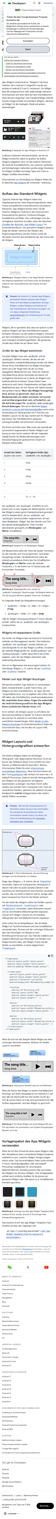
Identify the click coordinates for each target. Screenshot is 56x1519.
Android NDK (7, 1429)
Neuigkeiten (7, 1298)
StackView (45, 881)
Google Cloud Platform (11, 1482)
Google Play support (10, 1448)
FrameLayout (9, 908)
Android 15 (6, 1385)
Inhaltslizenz (27, 1249)
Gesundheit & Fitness (10, 1325)
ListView (46, 668)
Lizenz (18, 1495)
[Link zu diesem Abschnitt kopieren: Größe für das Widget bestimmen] (45, 351)
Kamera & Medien (9, 1329)
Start (28, 49)
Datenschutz (7, 1334)
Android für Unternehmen (13, 1285)
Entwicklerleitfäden (10, 1417)
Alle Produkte (7, 1486)
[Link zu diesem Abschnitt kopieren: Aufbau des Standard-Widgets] (49, 194)
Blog (4, 1302)
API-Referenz (7, 1421)
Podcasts (6, 1306)
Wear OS (6, 1353)
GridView (12, 671)
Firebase (5, 1478)
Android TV (6, 1365)
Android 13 (6, 1393)
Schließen (28, 41)
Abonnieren (46, 1506)
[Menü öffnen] (4, 3)
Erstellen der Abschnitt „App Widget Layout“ (23, 224)
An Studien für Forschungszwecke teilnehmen (21, 1453)
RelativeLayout (14, 905)
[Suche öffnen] (34, 3)
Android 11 (6, 1401)
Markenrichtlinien (31, 1495)
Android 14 (6, 1389)
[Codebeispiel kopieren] (52, 955)
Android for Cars (9, 1361)
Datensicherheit (8, 1289)
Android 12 (6, 1397)
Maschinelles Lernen (10, 1321)
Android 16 (6, 1381)
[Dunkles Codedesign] (49, 955)
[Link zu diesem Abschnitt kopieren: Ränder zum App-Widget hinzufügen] (47, 679)
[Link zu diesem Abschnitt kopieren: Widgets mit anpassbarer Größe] (43, 632)
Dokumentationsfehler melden (14, 1444)
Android (5, 1281)
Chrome (5, 1473)
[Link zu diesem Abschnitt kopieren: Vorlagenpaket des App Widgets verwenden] (21, 1145)
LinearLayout (31, 905)
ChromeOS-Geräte (10, 1357)
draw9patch (17, 774)
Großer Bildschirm (9, 1349)
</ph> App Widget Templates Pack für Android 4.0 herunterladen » (28, 1234)
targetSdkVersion (17, 315)
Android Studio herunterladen (14, 1425)
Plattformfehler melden (12, 1440)
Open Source (7, 1293)
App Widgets (20, 183)
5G (3, 1338)
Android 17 (6, 1376)
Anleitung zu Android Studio (14, 1412)
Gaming (5, 1317)
